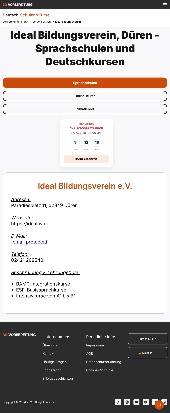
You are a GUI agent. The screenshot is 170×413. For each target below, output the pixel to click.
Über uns (49, 345)
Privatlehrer (85, 109)
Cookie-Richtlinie (99, 370)
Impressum (95, 345)
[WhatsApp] (164, 402)
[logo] (18, 4)
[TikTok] (118, 402)
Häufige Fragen (54, 362)
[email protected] (30, 242)
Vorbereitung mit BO (15, 21)
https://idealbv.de (30, 220)
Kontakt (48, 354)
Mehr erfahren (86, 159)
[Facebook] (146, 402)
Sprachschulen (41, 21)
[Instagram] (127, 402)
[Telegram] (155, 402)
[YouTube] (136, 402)
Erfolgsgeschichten (57, 378)
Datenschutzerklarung (103, 362)
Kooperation (52, 370)
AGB (89, 354)
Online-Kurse (85, 96)
